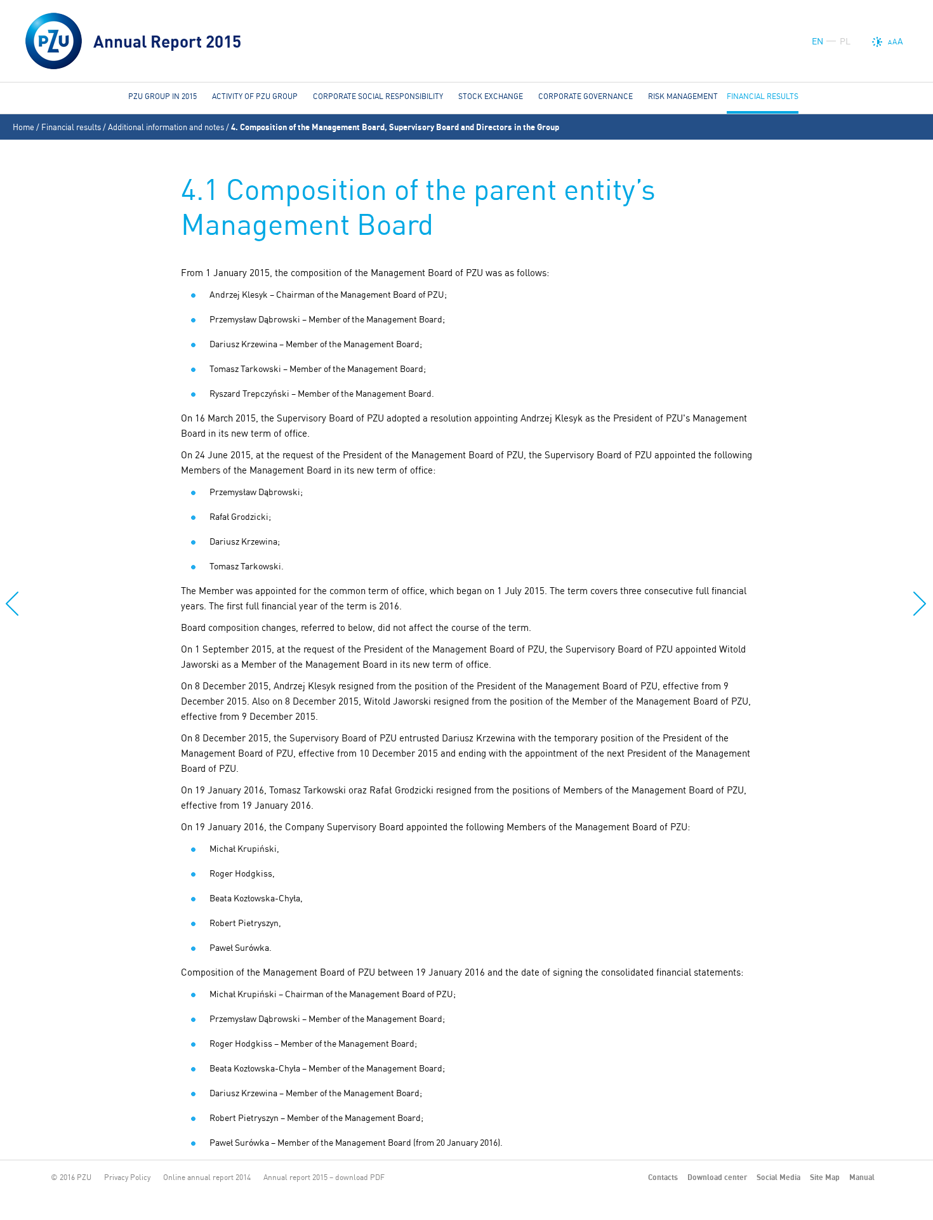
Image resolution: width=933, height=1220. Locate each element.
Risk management (683, 96)
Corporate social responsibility (378, 96)
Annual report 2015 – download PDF (324, 1177)
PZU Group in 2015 (162, 96)
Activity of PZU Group (255, 96)
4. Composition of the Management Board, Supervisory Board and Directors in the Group (395, 127)
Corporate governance (585, 96)
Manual (862, 1177)
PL (845, 41)
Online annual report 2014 (207, 1177)
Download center (717, 1177)
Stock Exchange (490, 96)
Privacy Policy (127, 1177)
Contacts (663, 1177)
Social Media (778, 1177)
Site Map (825, 1177)
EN (817, 41)
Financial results (71, 127)
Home (23, 127)
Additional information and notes (166, 127)
